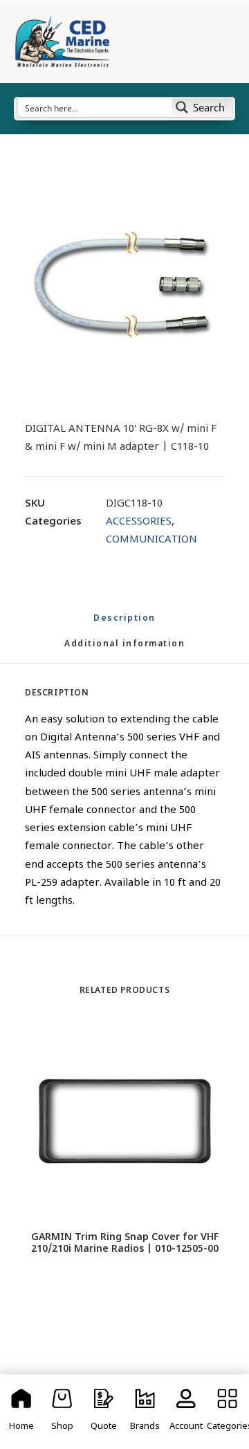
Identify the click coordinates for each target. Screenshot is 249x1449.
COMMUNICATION (151, 540)
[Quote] (103, 1411)
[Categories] (227, 1411)
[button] (124, 283)
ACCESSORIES (139, 522)
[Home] (21, 1411)
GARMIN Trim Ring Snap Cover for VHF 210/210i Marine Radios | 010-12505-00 (125, 1243)
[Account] (187, 1411)
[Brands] (145, 1411)
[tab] (124, 650)
